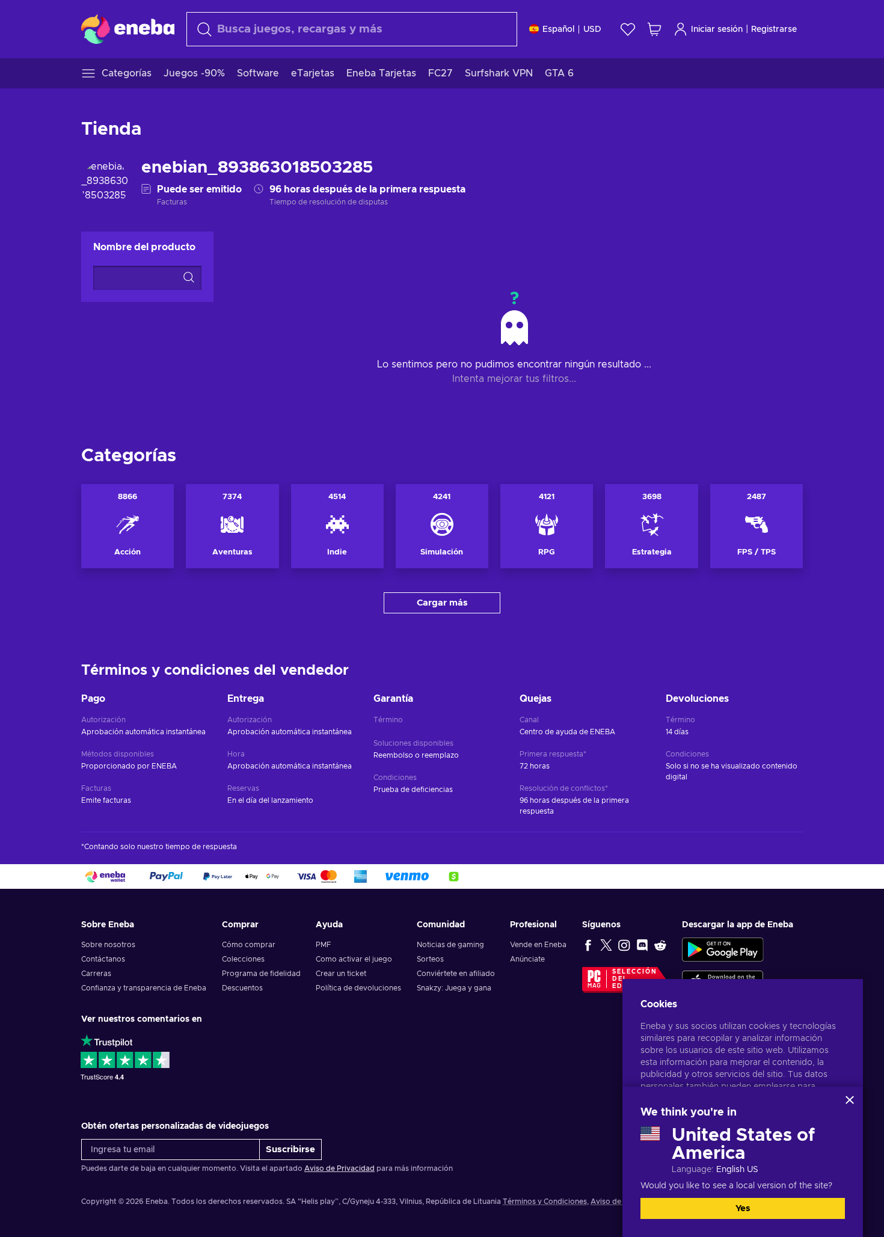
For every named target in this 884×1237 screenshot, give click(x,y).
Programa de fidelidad (261, 973)
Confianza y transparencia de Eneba (143, 988)
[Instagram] (624, 945)
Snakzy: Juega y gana (454, 988)
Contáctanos (103, 959)
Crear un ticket (341, 973)
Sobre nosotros (108, 944)
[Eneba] (127, 28)
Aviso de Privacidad (339, 1168)
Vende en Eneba (538, 944)
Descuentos (242, 988)
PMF (323, 944)
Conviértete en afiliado (456, 973)
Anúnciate (527, 959)
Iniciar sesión (717, 29)
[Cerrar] (849, 1100)
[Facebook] (588, 945)
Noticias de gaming (450, 944)
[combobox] (352, 29)
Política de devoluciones (358, 988)
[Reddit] (660, 945)
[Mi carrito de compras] (654, 29)
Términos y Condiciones (545, 1201)
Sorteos (430, 959)
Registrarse (774, 29)
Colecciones (243, 959)
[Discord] (642, 945)
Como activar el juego (354, 959)
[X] (606, 945)
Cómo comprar (248, 944)
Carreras (96, 973)
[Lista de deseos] (628, 29)
